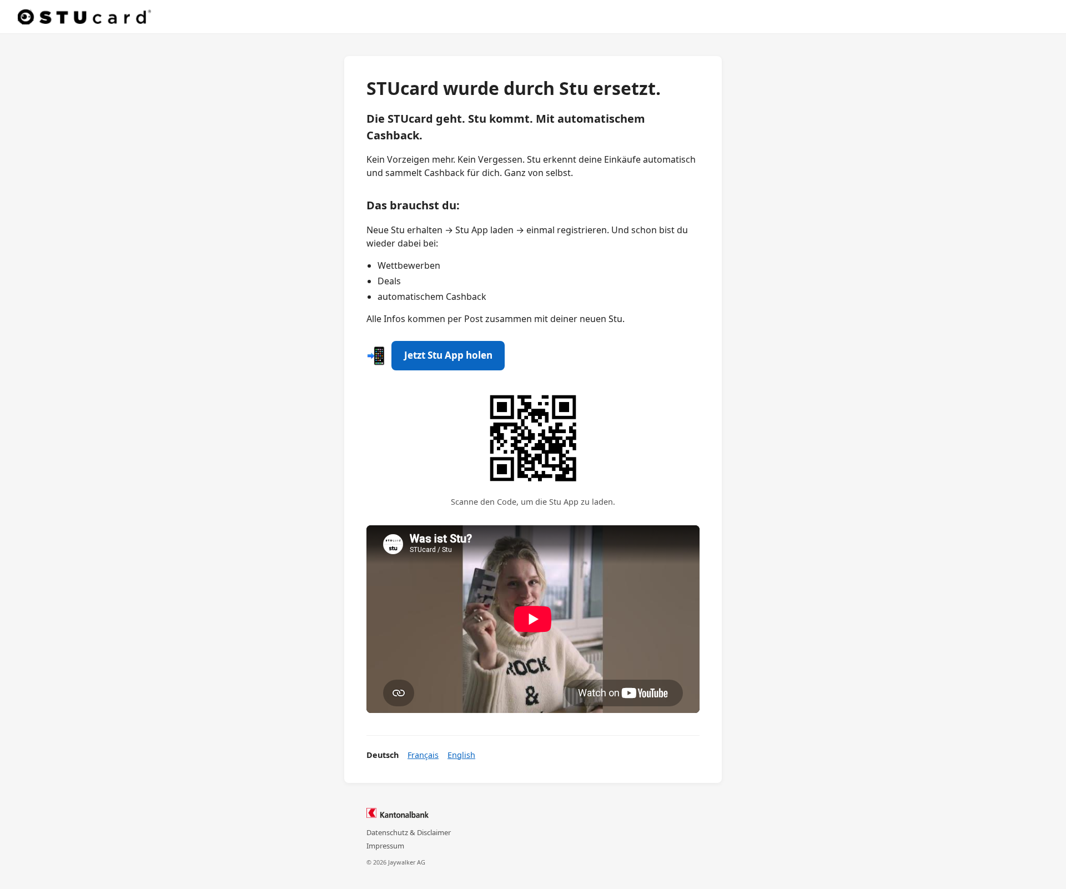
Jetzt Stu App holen (448, 355)
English (461, 755)
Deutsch (382, 755)
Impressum (385, 846)
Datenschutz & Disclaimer (408, 832)
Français (423, 755)
